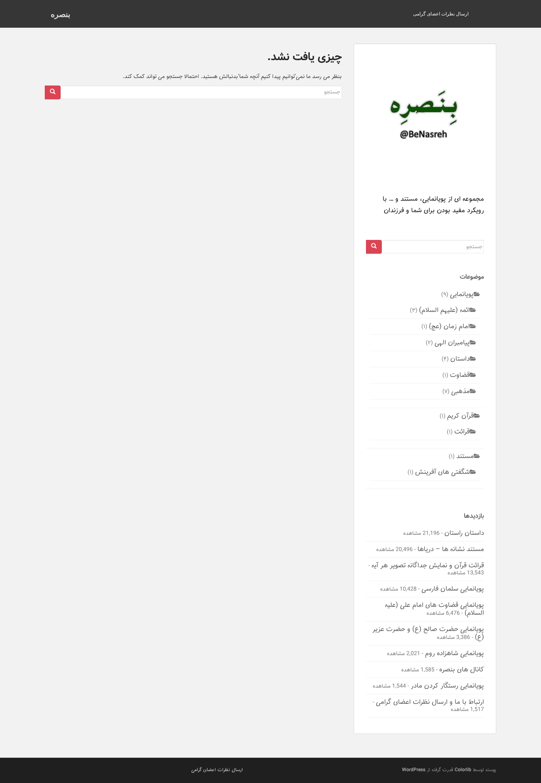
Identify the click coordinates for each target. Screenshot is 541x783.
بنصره (60, 14)
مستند (465, 456)
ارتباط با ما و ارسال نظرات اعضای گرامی (430, 701)
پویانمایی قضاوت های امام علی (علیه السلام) (434, 608)
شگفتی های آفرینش (442, 471)
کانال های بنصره (461, 669)
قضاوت (460, 374)
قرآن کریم (460, 415)
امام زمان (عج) (449, 326)
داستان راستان (464, 532)
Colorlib (463, 769)
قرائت (462, 431)
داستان (460, 358)
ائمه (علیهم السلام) (444, 309)
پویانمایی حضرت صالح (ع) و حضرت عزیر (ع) (428, 632)
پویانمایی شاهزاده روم (454, 653)
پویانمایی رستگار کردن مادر (447, 685)
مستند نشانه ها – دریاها (450, 549)
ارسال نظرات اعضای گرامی (441, 13)
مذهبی (460, 391)
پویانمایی (462, 294)
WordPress (413, 769)
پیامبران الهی (452, 342)
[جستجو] (53, 92)
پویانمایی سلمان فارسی (452, 588)
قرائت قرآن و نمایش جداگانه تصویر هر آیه (427, 565)
